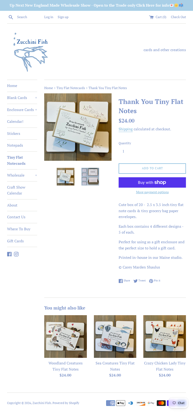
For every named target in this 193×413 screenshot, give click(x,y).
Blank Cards (22, 97)
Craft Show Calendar (16, 190)
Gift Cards (15, 241)
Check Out (178, 17)
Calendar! (15, 121)
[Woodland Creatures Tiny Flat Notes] (65, 336)
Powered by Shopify (65, 403)
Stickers (13, 133)
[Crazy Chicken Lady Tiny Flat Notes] (164, 336)
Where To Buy (18, 228)
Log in (48, 17)
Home (12, 85)
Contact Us (16, 216)
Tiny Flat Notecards (16, 160)
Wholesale (22, 175)
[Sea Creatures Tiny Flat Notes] (115, 336)
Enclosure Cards (22, 109)
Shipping (126, 129)
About (12, 205)
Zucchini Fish (41, 403)
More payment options (152, 192)
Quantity (125, 143)
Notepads (15, 145)
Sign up (63, 17)
